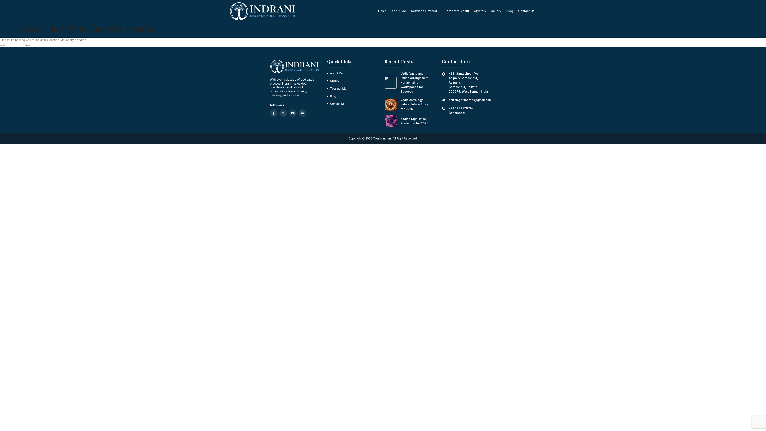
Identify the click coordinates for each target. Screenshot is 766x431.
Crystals (480, 11)
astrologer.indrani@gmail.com (470, 100)
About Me (399, 11)
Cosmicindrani (382, 138)
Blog (509, 11)
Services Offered (424, 11)
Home (382, 11)
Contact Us (526, 11)
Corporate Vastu (456, 11)
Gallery (496, 11)
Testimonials (338, 88)
